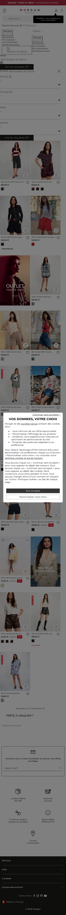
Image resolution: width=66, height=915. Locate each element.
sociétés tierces (29, 423)
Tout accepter (33, 491)
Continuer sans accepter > (46, 414)
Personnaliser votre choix (33, 497)
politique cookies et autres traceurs (24, 458)
